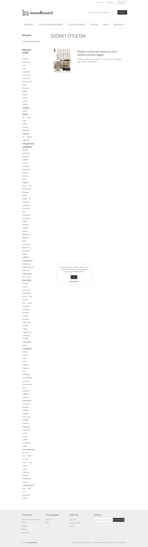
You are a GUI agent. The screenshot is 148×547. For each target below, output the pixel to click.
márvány (26, 316)
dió (24, 137)
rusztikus (26, 413)
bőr (24, 117)
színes (25, 433)
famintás (26, 176)
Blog (105, 24)
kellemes (26, 257)
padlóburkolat (27, 384)
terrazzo (25, 453)
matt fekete (27, 322)
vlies (24, 488)
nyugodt (25, 365)
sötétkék (26, 420)
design (26, 133)
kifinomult (26, 270)
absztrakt (26, 59)
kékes (25, 254)
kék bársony (27, 244)
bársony (25, 104)
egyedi (29, 137)
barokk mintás (25, 99)
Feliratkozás (118, 520)
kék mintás (26, 247)
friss (24, 212)
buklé (24, 121)
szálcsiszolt (26, 430)
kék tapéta (26, 251)
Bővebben (74, 281)
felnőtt (25, 186)
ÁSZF (24, 523)
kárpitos (25, 238)
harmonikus (27, 218)
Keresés (122, 12)
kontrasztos (27, 277)
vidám (25, 469)
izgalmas (26, 228)
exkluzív (25, 160)
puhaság (26, 397)
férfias (25, 195)
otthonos (26, 374)
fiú (29, 199)
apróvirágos (27, 75)
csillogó (25, 127)
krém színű (26, 290)
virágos (25, 482)
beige (26, 107)
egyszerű (26, 140)
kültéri (25, 296)
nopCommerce (32, 542)
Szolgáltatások (77, 24)
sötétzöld (26, 423)
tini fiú (29, 456)
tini (24, 456)
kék (24, 241)
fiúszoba (26, 202)
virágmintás (27, 479)
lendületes (26, 309)
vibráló (25, 466)
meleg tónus (27, 332)
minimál (25, 339)
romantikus (27, 400)
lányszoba (26, 306)
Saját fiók (73, 519)
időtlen (25, 221)
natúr (24, 358)
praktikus (26, 394)
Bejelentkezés (110, 2)
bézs (25, 114)
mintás (25, 345)
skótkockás (26, 417)
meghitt (25, 326)
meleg (25, 329)
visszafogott (28, 485)
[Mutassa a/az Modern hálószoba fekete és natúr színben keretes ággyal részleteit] (62, 61)
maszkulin (26, 319)
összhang (26, 381)
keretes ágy (27, 264)
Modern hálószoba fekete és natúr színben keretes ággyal (97, 53)
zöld (29, 488)
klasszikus (27, 273)
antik (24, 65)
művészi (25, 355)
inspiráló (25, 225)
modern (27, 348)
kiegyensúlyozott (28, 267)
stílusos (26, 426)
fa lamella (26, 166)
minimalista (27, 342)
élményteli (26, 153)
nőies (24, 361)
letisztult (25, 313)
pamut (25, 387)
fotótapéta (26, 205)
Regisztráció (99, 2)
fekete (26, 182)
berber (25, 111)
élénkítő (25, 150)
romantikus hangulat (26, 405)
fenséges (26, 192)
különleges (26, 293)
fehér (24, 179)
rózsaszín (26, 410)
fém (30, 186)
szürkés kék (27, 443)
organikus (26, 368)
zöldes (25, 498)
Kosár (72, 526)
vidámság (26, 472)
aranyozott (26, 78)
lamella (25, 300)
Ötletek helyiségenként (51, 24)
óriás (24, 371)
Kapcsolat (119, 24)
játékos (25, 231)
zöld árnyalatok (26, 493)
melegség (26, 335)
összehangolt (27, 378)
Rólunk (94, 24)
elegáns (27, 146)
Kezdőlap (28, 24)
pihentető (26, 391)
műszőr (25, 352)
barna (25, 91)
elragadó (26, 156)
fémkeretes (27, 189)
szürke (25, 439)
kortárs (27, 280)
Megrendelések (75, 523)
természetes (28, 449)
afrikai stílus (27, 62)
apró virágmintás (27, 70)
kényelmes (28, 260)
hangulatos (26, 215)
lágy (30, 296)
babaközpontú (27, 81)
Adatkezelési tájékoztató (30, 519)
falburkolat (26, 169)
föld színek (26, 208)
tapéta (25, 446)
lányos (30, 303)
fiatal (24, 198)
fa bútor (25, 163)
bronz (29, 117)
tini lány (25, 459)
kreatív (25, 287)
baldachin (26, 88)
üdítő (24, 462)
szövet (25, 436)
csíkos (25, 124)
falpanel (25, 173)
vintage (25, 475)
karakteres (26, 234)
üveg (30, 462)
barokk (25, 94)
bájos (24, 85)
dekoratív (26, 130)
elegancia (28, 143)
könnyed (25, 283)
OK (74, 277)
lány (24, 303)
